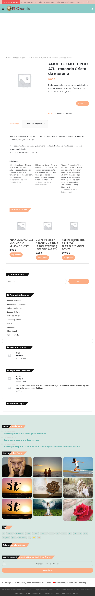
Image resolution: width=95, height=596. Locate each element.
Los (85, 533)
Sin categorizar (13, 331)
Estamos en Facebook (14, 545)
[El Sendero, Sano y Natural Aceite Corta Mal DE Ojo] (22, 173)
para (13, 537)
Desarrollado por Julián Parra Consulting (70, 583)
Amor (28, 533)
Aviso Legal (19, 593)
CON (51, 533)
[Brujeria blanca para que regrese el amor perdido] (78, 510)
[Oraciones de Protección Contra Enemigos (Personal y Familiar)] (47, 488)
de (57, 533)
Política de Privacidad (34, 593)
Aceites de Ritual (14, 300)
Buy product (82, 103)
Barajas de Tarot (13, 312)
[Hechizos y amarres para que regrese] (17, 467)
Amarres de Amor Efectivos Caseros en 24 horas (40, 2)
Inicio (10, 58)
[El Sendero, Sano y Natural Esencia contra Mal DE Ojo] (48, 175)
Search (79, 281)
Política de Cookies (52, 593)
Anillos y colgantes (20, 58)
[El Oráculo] (18, 8)
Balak (35, 533)
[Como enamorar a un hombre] (17, 488)
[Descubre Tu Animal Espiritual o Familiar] (78, 488)
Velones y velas (13, 335)
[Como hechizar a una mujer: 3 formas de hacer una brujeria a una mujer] (47, 467)
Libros (9, 323)
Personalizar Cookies (70, 593)
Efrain (64, 533)
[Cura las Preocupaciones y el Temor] (17, 509)
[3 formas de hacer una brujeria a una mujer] (78, 467)
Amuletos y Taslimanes (16, 304)
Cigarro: (43, 533)
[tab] (14, 124)
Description (14, 124)
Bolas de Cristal (13, 316)
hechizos (77, 533)
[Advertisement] (47, 33)
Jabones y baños (14, 320)
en (70, 533)
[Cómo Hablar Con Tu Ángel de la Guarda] (47, 507)
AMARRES (19, 533)
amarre (10, 533)
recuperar (22, 537)
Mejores (6, 537)
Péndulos (10, 327)
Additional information (35, 124)
